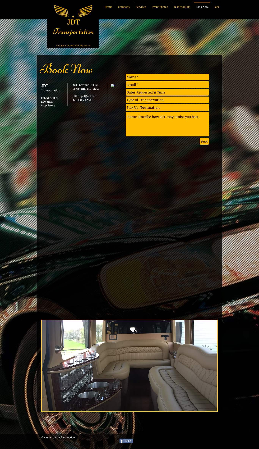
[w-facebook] (113, 86)
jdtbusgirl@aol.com (85, 96)
